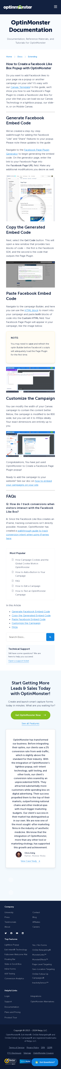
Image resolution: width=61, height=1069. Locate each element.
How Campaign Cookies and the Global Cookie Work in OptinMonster (32, 563)
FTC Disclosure (14, 1053)
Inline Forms (10, 969)
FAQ (17, 581)
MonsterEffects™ (40, 959)
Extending (32, 56)
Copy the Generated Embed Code (31, 615)
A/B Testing (10, 973)
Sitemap (27, 1053)
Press (7, 917)
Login (7, 996)
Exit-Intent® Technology (16, 949)
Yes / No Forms (39, 945)
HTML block (31, 310)
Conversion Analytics (14, 978)
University (9, 912)
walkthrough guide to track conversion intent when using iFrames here (27, 534)
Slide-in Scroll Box (13, 964)
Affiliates (36, 922)
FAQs (15, 627)
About (7, 927)
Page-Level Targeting (42, 964)
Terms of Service (16, 1047)
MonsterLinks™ (39, 954)
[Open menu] (55, 7)
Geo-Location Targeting (43, 969)
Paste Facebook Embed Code (29, 619)
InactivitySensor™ (40, 983)
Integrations (35, 996)
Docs (19, 56)
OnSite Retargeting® (41, 950)
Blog (34, 917)
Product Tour (11, 1017)
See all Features (30, 723)
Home (9, 56)
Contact (36, 912)
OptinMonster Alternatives (42, 1001)
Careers (36, 927)
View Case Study (29, 861)
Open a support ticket (18, 661)
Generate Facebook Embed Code (31, 611)
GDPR (49, 1047)
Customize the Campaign (26, 623)
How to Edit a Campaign (27, 586)
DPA (43, 1047)
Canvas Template (20, 87)
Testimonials (10, 922)
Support (8, 1001)
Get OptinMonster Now (29, 715)
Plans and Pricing (12, 1012)
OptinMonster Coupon (43, 1053)
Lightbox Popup (12, 945)
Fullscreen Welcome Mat (16, 954)
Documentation (12, 1007)
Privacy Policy (33, 1047)
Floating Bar (10, 959)
